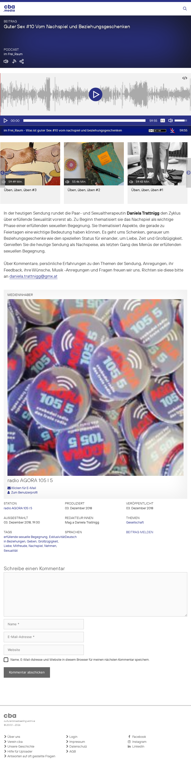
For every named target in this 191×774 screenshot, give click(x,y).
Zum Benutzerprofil (24, 492)
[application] (95, 121)
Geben (32, 541)
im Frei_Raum (13, 54)
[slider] (84, 120)
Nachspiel (36, 546)
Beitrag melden (139, 532)
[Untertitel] (162, 120)
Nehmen (50, 546)
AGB (72, 751)
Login (73, 737)
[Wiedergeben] (5, 120)
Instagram (138, 742)
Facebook (138, 737)
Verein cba (15, 742)
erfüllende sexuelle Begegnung (26, 537)
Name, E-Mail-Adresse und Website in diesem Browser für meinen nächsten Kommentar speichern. (79, 659)
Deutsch (71, 537)
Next (188, 172)
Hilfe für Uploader (19, 751)
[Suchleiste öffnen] (185, 9)
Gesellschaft (135, 522)
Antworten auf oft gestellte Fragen (31, 756)
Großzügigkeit (48, 541)
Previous (2, 172)
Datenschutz (78, 746)
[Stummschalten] (170, 120)
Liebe (8, 546)
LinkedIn (137, 746)
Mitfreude (20, 546)
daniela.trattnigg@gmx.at (33, 276)
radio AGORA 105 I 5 (18, 508)
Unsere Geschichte (20, 746)
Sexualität (11, 550)
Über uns (13, 737)
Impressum (77, 742)
